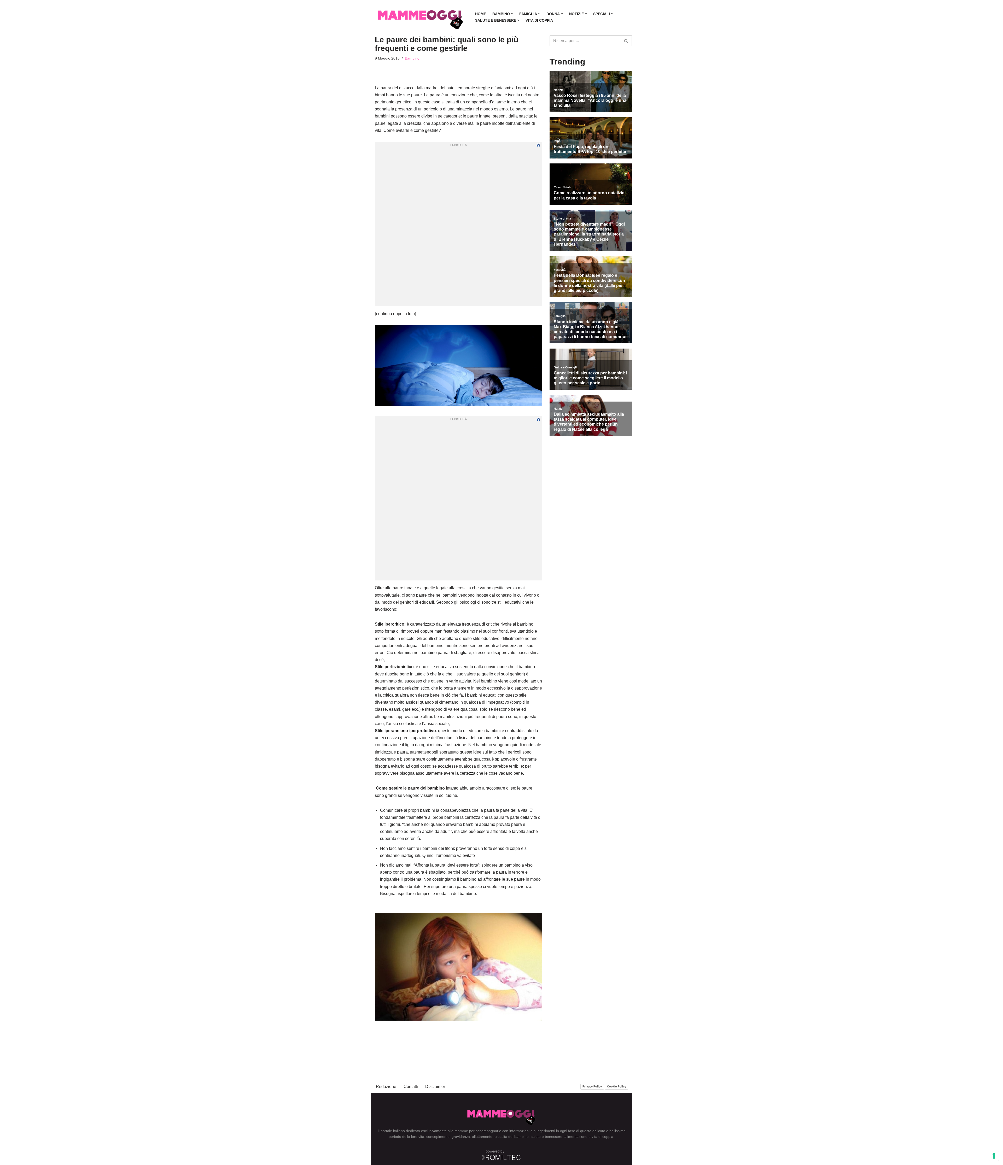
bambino (521, 1136)
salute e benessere (546, 1136)
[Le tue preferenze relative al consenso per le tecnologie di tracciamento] (994, 1156)
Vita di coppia (539, 20)
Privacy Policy (592, 1086)
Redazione (386, 1086)
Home (480, 14)
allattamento (482, 1136)
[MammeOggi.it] (420, 17)
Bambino (412, 58)
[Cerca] (626, 40)
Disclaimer (435, 1086)
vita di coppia (602, 1136)
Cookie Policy (616, 1086)
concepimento (438, 1136)
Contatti (411, 1086)
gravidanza (461, 1136)
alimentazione (575, 1136)
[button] (512, 14)
